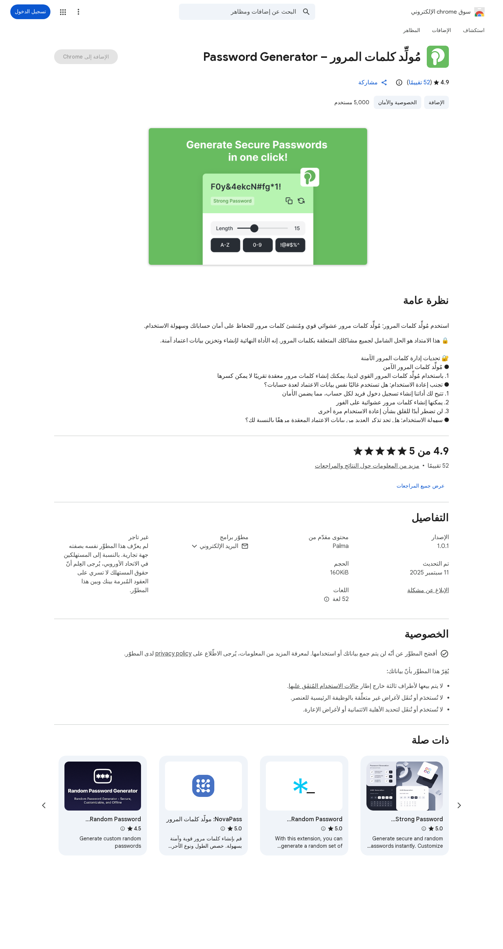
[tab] (473, 30)
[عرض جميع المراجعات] (420, 486)
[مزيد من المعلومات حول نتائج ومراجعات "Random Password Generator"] (323, 828)
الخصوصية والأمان (397, 102)
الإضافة (436, 102)
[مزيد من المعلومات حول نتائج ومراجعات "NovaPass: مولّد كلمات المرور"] (222, 828)
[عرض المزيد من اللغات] (326, 599)
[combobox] (237, 11)
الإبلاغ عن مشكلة (428, 590)
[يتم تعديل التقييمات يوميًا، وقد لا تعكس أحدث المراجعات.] (399, 82)
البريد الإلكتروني (219, 546)
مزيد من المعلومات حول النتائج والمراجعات (367, 466)
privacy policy (173, 653)
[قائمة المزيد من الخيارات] (78, 11)
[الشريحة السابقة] (459, 805)
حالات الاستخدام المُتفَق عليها (324, 686)
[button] (63, 12)
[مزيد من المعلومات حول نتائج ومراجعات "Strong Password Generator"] (424, 828)
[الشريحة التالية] (43, 805)
